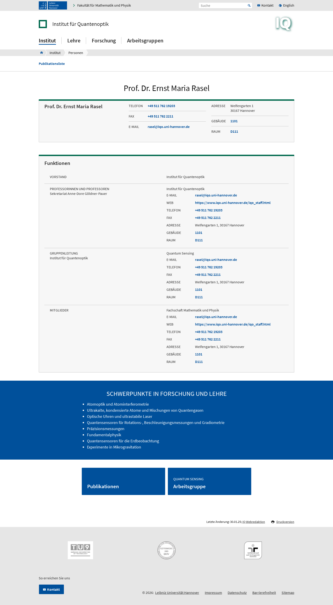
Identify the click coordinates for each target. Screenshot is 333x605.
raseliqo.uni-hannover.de (169, 126)
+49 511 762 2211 (160, 116)
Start (249, 5)
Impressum (213, 592)
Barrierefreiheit (264, 592)
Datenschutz (237, 592)
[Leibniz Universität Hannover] (53, 5)
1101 (234, 121)
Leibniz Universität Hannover (177, 592)
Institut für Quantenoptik (80, 24)
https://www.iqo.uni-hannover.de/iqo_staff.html (232, 202)
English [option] (288, 5)
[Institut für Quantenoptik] (40, 52)
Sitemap (288, 592)
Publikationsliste (52, 63)
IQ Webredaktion (253, 522)
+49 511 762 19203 (161, 105)
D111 (234, 131)
